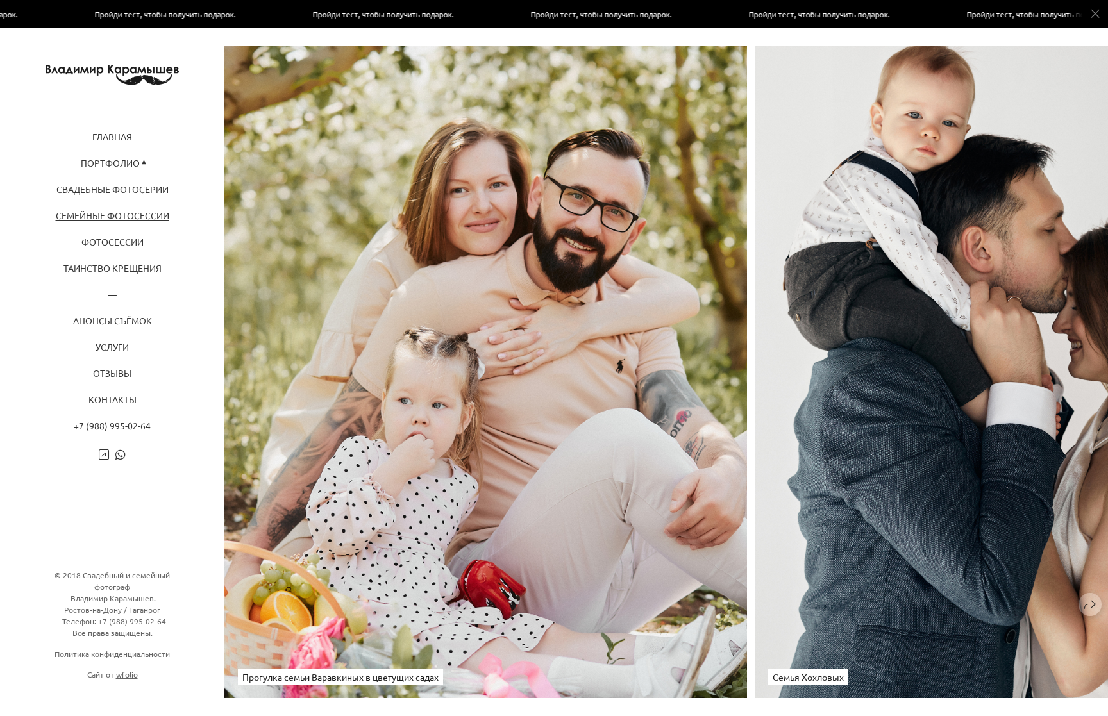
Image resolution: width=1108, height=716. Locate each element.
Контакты (112, 399)
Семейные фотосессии (112, 215)
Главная (112, 136)
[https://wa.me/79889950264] (120, 454)
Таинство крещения (112, 268)
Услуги (112, 347)
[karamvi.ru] (112, 75)
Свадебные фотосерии (112, 189)
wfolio (127, 674)
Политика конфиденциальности (112, 654)
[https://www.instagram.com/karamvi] (104, 454)
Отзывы (112, 373)
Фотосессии (112, 242)
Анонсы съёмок (112, 320)
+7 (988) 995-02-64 (112, 425)
